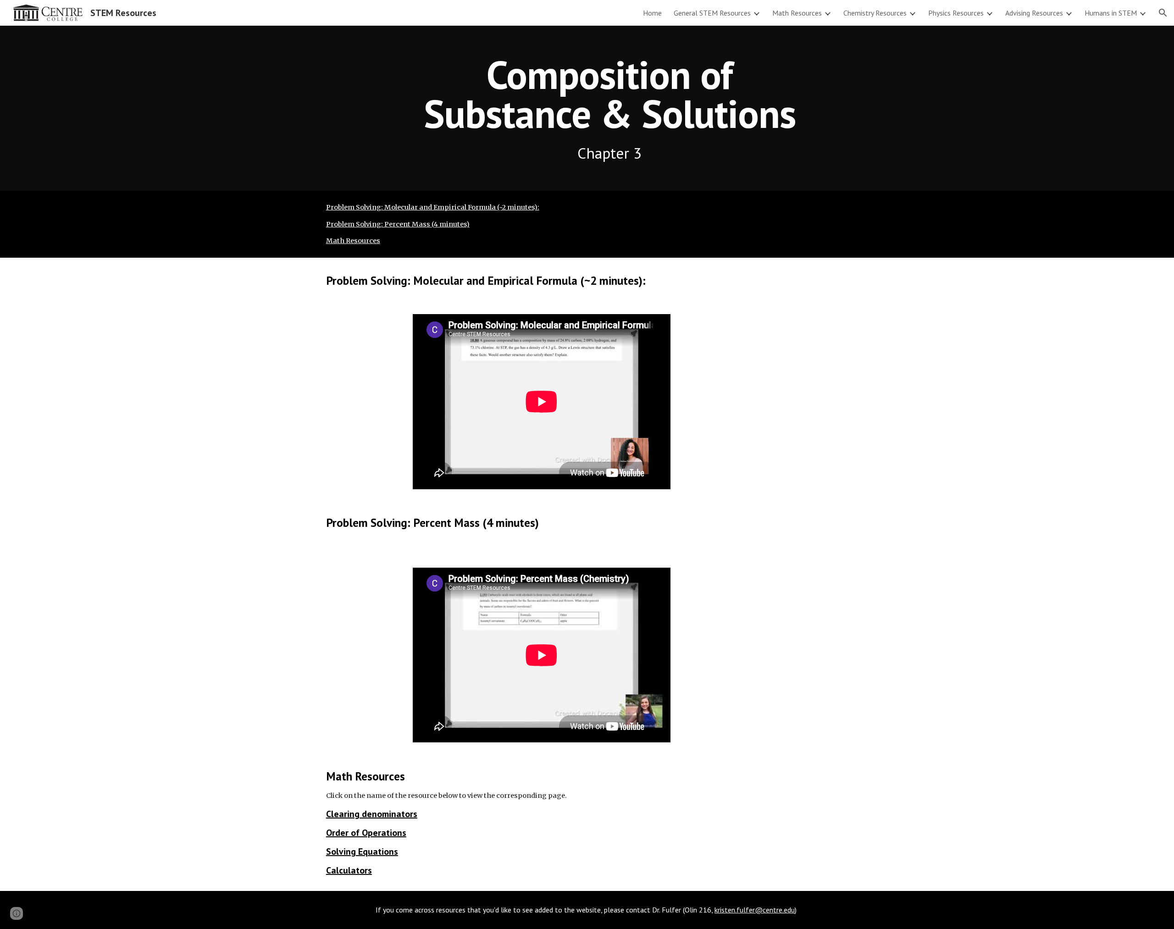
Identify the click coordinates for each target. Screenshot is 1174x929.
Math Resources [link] (797, 12)
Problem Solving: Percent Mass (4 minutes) (398, 224)
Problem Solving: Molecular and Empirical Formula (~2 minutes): (432, 207)
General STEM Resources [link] (712, 12)
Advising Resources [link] (1034, 12)
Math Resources (353, 241)
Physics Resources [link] (956, 12)
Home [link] (652, 12)
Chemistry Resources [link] (875, 12)
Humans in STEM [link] (1111, 12)
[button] (1163, 13)
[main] (609, 108)
